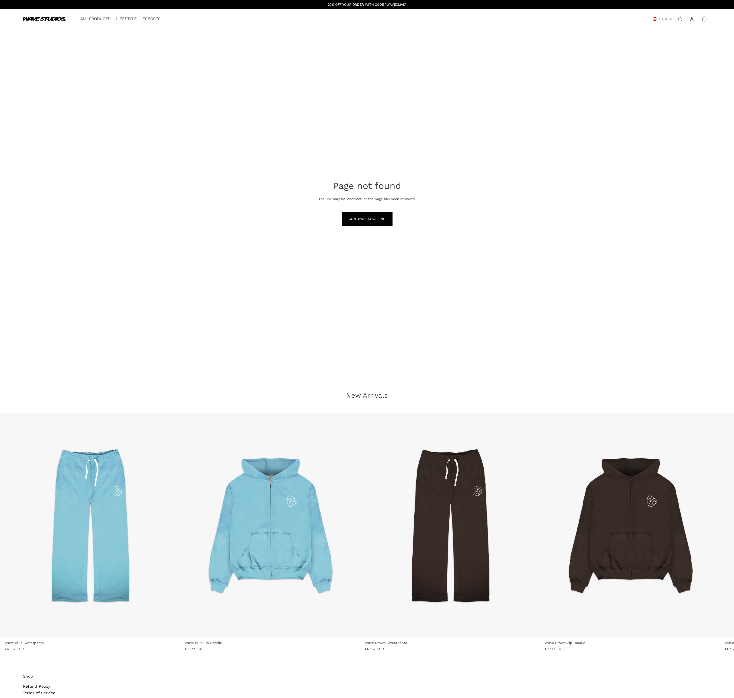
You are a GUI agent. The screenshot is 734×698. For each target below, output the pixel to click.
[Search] (680, 19)
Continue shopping (367, 219)
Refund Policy (36, 686)
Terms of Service (39, 693)
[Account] (692, 19)
